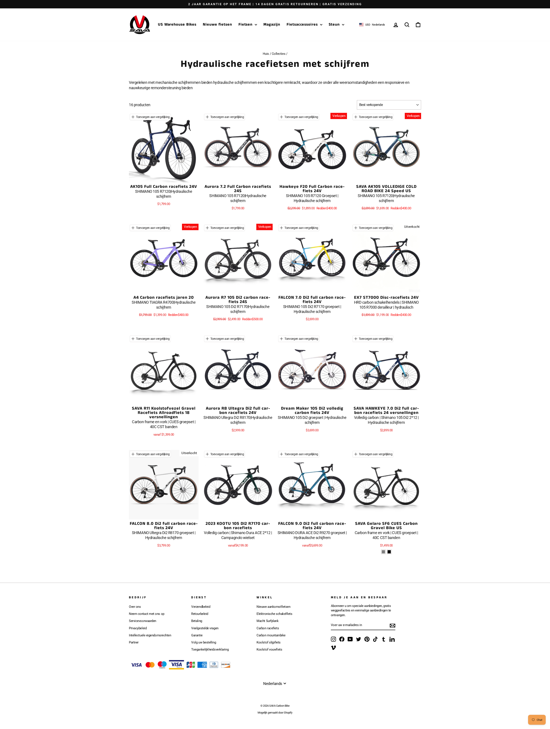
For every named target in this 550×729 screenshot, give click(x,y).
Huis (266, 54)
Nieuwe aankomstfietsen (273, 607)
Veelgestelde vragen (204, 628)
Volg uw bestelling (203, 642)
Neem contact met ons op (146, 614)
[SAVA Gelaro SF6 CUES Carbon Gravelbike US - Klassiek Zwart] (389, 552)
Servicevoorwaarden (142, 621)
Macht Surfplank (267, 621)
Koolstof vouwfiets (269, 649)
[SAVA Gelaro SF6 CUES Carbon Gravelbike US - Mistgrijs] (383, 552)
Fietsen (246, 24)
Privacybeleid (138, 628)
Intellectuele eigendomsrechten (150, 635)
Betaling (196, 621)
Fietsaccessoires (303, 24)
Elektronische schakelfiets (274, 614)
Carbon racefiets (268, 628)
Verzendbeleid (200, 607)
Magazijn (271, 24)
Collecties (279, 54)
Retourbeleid (199, 614)
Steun (335, 24)
